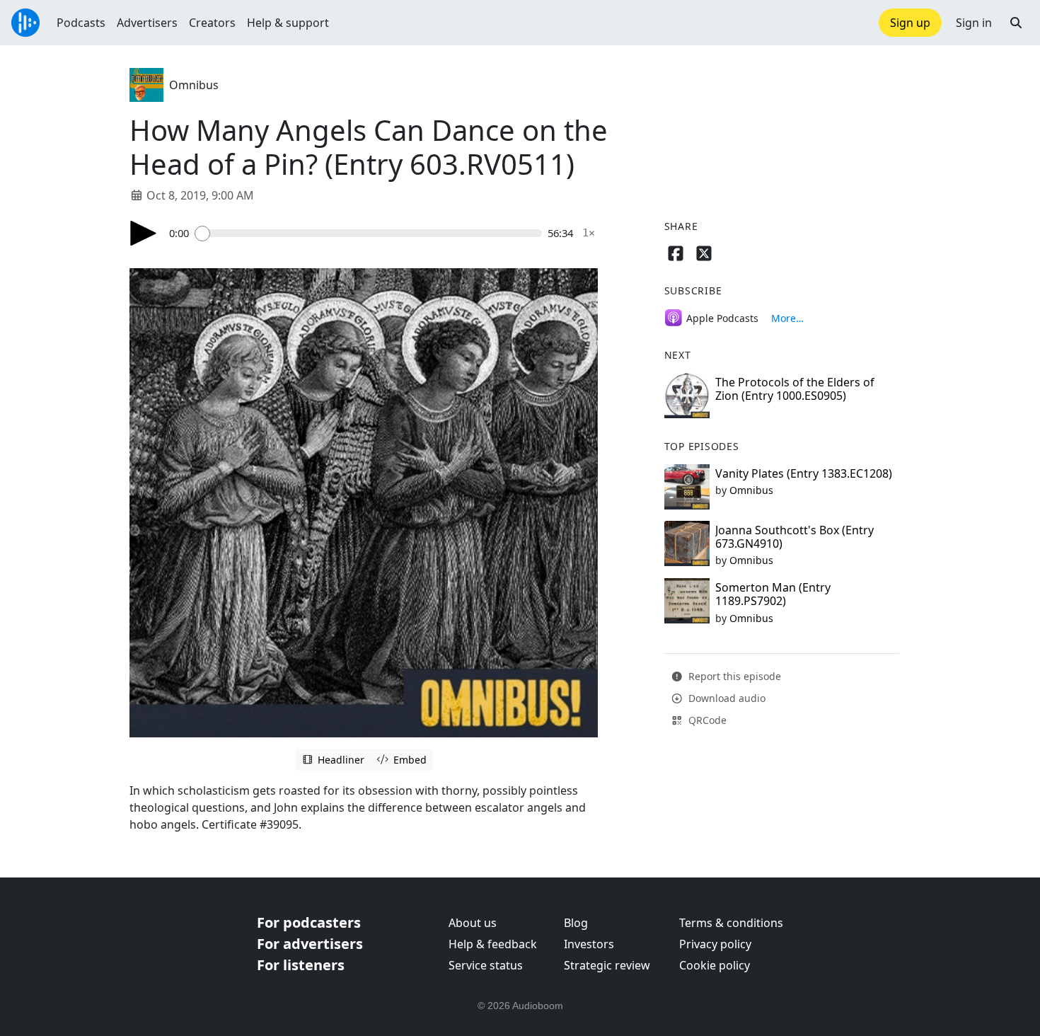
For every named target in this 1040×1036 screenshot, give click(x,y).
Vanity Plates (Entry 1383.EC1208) (803, 473)
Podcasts (81, 22)
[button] (1016, 22)
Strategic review (607, 965)
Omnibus (194, 85)
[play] (143, 233)
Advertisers (147, 22)
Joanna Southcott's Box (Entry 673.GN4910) (794, 536)
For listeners (301, 964)
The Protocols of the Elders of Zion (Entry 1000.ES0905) (794, 388)
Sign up (910, 22)
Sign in (974, 22)
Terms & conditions (731, 923)
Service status (486, 965)
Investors (589, 944)
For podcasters (309, 922)
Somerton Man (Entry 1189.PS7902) (773, 594)
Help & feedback (493, 944)
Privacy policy (715, 944)
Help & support (288, 22)
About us (473, 923)
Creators (212, 22)
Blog (576, 923)
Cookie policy (714, 965)
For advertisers (310, 943)
